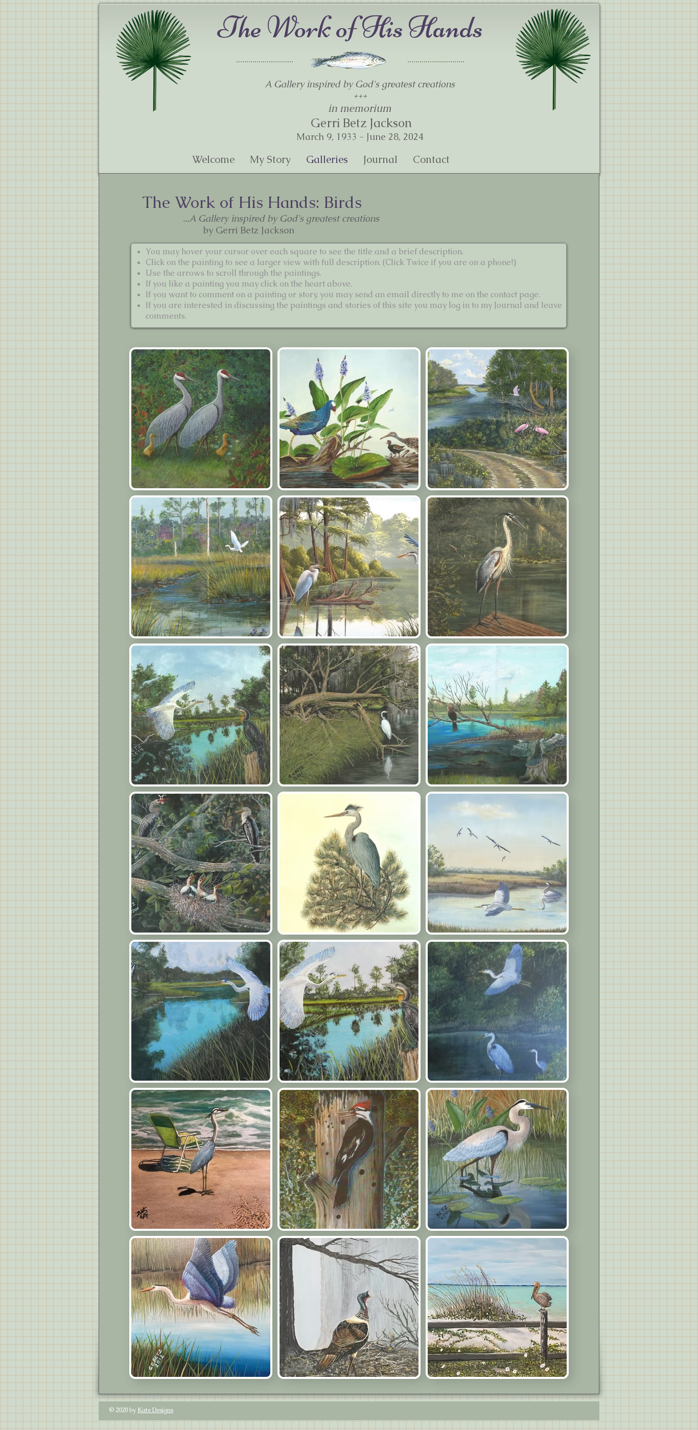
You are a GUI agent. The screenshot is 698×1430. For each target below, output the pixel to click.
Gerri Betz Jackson (360, 123)
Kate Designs (155, 1410)
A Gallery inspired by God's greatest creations (360, 84)
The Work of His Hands (350, 27)
